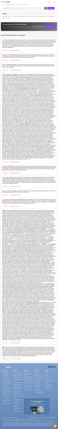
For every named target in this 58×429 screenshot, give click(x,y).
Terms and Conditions (49, 381)
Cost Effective (37, 381)
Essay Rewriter (37, 388)
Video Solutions (6, 386)
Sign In (49, 1)
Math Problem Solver (6, 394)
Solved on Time (37, 383)
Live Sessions (5, 373)
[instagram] (52, 366)
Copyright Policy (48, 384)
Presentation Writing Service (6, 384)
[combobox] (23, 8)
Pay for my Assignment (28, 376)
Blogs (46, 373)
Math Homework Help (17, 373)
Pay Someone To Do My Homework (7, 401)
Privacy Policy (47, 379)
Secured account (38, 384)
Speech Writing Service (7, 381)
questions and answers (10, 4)
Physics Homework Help (18, 375)
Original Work (37, 375)
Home (4, 4)
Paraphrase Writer (38, 390)
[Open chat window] (55, 426)
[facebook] (48, 366)
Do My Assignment (6, 398)
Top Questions (47, 388)
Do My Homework (6, 396)
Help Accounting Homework (29, 380)
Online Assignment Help (7, 388)
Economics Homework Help (18, 394)
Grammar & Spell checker (39, 392)
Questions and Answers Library (7, 392)
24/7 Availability (37, 379)
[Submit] (4, 8)
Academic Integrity (48, 386)
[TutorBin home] (6, 2)
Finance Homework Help (18, 382)
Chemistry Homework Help (18, 377)
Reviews (46, 383)
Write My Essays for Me (28, 378)
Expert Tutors (37, 373)
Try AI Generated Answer (15, 50)
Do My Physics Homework (18, 411)
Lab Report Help (6, 377)
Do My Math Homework (18, 399)
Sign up (54, 1)
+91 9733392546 (52, 417)
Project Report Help (6, 379)
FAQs (46, 375)
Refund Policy (47, 377)
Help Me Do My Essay (28, 387)
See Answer (5, 50)
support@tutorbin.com (34, 417)
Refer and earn (37, 386)
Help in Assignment (27, 389)
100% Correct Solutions (39, 377)
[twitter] (54, 366)
